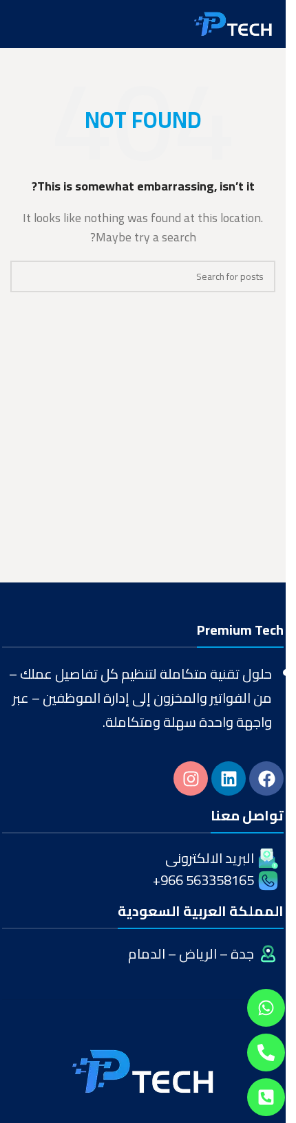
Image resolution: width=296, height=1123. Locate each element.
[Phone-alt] (266, 1052)
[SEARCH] (26, 276)
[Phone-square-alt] (266, 1097)
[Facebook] (266, 778)
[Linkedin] (228, 778)
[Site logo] (233, 22)
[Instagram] (190, 778)
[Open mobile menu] (15, 24)
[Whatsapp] (266, 1008)
